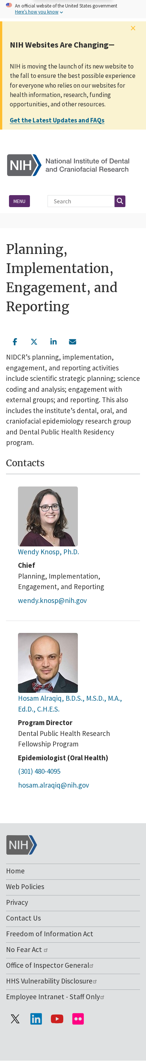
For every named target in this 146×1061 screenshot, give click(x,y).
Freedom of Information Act (49, 933)
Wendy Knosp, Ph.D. (48, 551)
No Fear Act (24, 949)
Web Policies (25, 886)
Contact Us (23, 917)
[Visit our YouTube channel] (57, 1019)
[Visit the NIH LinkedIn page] (36, 1019)
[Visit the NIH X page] (15, 1019)
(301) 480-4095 (39, 771)
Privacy (17, 902)
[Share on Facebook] (15, 340)
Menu (19, 201)
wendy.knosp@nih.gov (52, 600)
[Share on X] (34, 340)
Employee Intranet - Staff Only (53, 996)
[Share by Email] (73, 340)
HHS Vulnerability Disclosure (49, 980)
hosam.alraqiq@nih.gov (53, 784)
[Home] (73, 164)
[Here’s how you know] (73, 9)
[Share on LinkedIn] (54, 340)
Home (15, 870)
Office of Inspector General (47, 965)
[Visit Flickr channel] (78, 1019)
